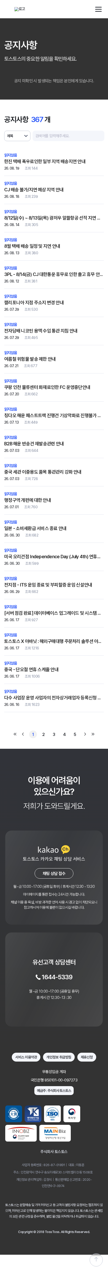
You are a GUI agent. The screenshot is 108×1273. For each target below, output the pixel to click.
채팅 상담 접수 (54, 873)
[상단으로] (96, 1259)
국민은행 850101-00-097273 (54, 1080)
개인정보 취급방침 (58, 1057)
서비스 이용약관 (26, 1057)
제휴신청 (87, 1057)
